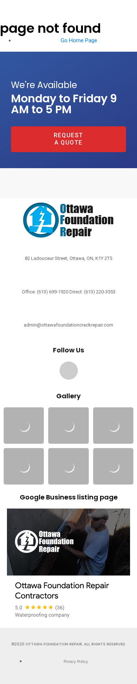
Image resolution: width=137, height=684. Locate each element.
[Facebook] (69, 370)
